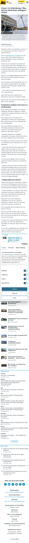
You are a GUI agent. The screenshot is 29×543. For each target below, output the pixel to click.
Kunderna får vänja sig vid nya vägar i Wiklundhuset (13, 456)
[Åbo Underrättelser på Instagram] (12, 484)
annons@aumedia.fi (18, 497)
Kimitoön (3, 413)
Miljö (2, 406)
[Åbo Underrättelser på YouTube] (16, 484)
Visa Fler (14, 441)
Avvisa (14, 297)
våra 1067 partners (9, 254)
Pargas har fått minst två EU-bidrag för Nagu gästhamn (15, 450)
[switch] (25, 275)
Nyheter (3, 433)
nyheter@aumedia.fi (18, 501)
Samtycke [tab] (4, 247)
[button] (21, 3)
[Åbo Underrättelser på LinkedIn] (20, 484)
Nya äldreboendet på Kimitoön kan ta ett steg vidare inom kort (14, 473)
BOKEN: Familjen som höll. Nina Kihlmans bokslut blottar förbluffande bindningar (12, 402)
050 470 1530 (9, 501)
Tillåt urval (14, 293)
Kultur (3, 399)
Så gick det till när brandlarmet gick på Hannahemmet (14, 461)
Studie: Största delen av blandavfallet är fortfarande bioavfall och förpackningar (12, 409)
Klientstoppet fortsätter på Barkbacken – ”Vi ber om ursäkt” (15, 467)
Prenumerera (21, 1)
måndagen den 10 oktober (13, 55)
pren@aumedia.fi (18, 492)
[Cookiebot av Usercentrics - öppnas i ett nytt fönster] (21, 244)
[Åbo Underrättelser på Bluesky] (9, 484)
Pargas (3, 379)
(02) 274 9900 (10, 492)
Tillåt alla (14, 289)
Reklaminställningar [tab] (20, 247)
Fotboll (3, 373)
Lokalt (3, 426)
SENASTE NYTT (5, 371)
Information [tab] (11, 247)
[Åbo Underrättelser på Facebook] (5, 484)
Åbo (2, 388)
